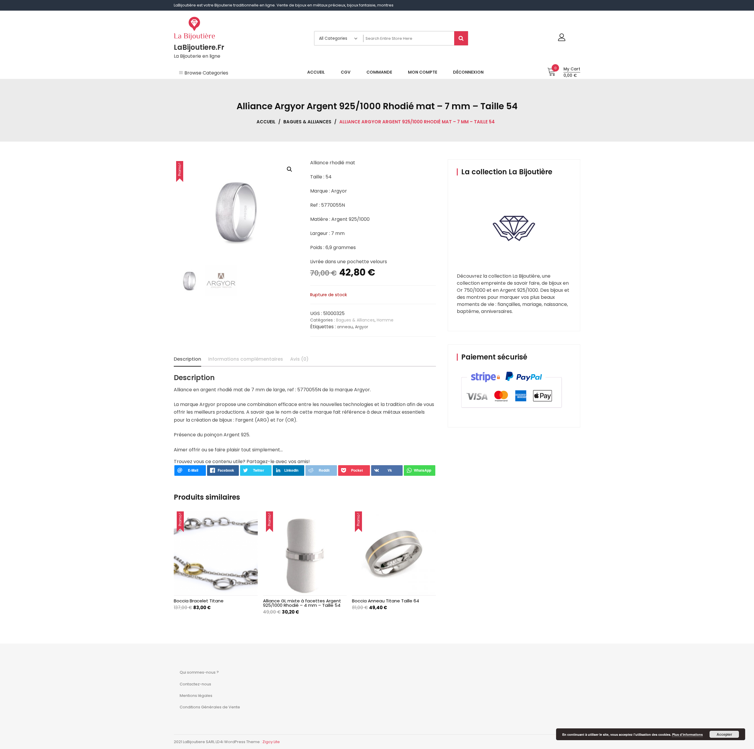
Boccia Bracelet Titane (199, 601)
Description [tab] (187, 359)
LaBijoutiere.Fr (199, 47)
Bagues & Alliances (307, 122)
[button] (289, 169)
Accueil (266, 122)
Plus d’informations (687, 734)
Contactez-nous (195, 684)
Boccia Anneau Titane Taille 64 (385, 601)
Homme (385, 320)
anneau (345, 327)
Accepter (724, 734)
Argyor (361, 327)
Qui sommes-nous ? (199, 672)
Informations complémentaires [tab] (245, 359)
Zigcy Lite (271, 742)
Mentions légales (196, 695)
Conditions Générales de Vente (210, 707)
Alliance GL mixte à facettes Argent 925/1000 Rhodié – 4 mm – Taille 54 (302, 603)
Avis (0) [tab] (299, 359)
